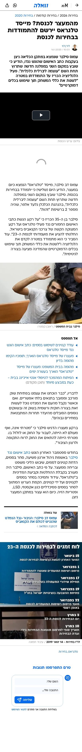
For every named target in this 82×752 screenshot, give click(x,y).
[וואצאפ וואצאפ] (15, 5)
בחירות (63, 652)
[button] (65, 5)
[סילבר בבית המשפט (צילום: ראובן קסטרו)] (41, 296)
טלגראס (73, 652)
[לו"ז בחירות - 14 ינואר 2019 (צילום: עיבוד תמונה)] (41, 594)
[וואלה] (41, 5)
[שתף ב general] (7, 5)
